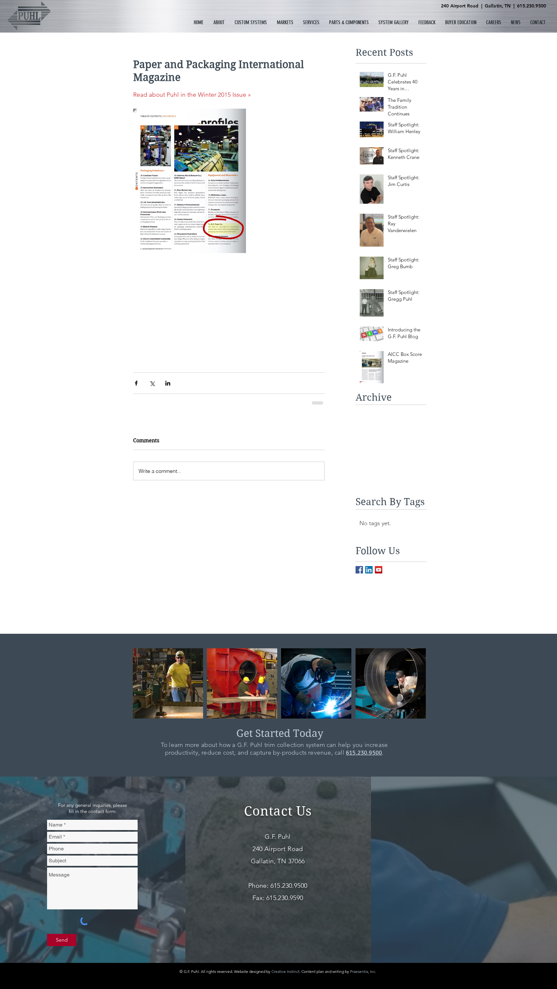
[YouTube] (378, 569)
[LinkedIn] (369, 569)
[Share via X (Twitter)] (152, 383)
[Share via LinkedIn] (168, 383)
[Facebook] (359, 569)
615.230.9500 (531, 6)
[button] (219, 22)
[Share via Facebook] (136, 383)
